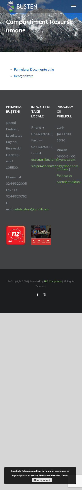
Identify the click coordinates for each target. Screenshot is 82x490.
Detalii (65, 475)
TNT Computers (53, 281)
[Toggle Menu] (74, 6)
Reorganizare (23, 76)
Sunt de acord (42, 480)
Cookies (62, 169)
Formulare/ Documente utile (34, 69)
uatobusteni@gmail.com (31, 209)
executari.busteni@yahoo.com (53, 159)
